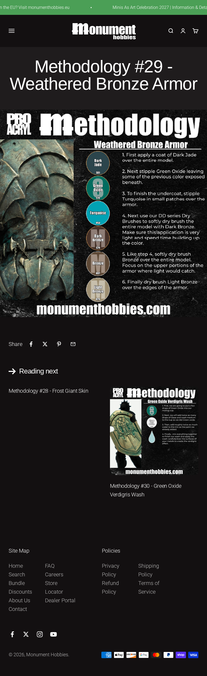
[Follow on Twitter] (26, 634)
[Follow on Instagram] (39, 634)
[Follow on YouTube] (53, 634)
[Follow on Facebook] (12, 634)
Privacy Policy (110, 570)
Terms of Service (149, 587)
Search (17, 574)
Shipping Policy (148, 570)
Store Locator (54, 587)
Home (16, 566)
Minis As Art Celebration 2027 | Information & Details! (155, 7)
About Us (19, 600)
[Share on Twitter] (45, 344)
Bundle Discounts (20, 587)
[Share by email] (73, 344)
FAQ (50, 566)
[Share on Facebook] (31, 344)
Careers (54, 574)
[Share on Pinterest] (59, 344)
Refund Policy (110, 587)
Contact (18, 609)
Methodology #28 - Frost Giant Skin (48, 391)
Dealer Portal (60, 600)
